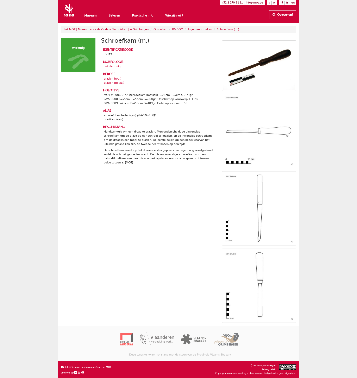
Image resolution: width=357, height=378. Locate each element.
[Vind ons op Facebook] (75, 372)
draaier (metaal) (114, 82)
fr (287, 2)
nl (282, 2)
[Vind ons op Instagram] (79, 372)
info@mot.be (254, 2)
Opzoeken (160, 29)
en (293, 2)
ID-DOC (177, 29)
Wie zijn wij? (174, 15)
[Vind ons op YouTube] (83, 372)
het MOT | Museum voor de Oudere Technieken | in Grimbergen (106, 29)
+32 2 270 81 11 (232, 2)
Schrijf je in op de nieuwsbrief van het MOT (87, 367)
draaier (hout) (112, 78)
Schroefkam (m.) (228, 29)
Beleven (114, 15)
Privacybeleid (269, 369)
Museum (90, 15)
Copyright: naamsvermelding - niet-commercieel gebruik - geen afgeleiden (255, 373)
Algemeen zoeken (200, 29)
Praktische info (142, 15)
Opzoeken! (284, 14)
